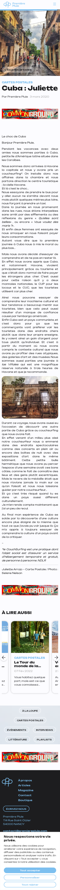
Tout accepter (30, 870)
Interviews (44, 730)
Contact (25, 795)
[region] (30, 861)
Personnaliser (30, 877)
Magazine (25, 790)
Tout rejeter (30, 884)
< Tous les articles (18, 69)
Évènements (16, 730)
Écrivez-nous (16, 809)
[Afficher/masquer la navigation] (54, 4)
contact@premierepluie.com (25, 830)
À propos (25, 780)
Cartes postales (30, 720)
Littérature (17, 739)
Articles (24, 785)
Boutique (25, 800)
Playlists (44, 739)
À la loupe (30, 710)
